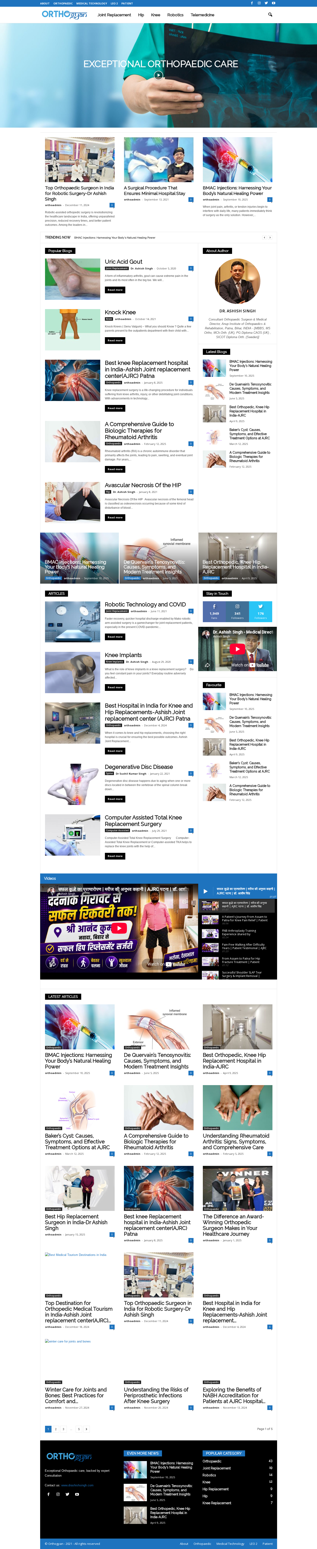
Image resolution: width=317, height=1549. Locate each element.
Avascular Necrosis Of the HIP (143, 485)
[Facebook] (252, 3)
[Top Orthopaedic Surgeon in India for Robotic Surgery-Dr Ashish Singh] (80, 159)
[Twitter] (266, 3)
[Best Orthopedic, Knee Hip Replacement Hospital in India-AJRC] (214, 413)
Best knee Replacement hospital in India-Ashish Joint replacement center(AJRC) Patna (147, 369)
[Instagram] (259, 3)
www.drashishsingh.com (77, 1485)
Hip (141, 15)
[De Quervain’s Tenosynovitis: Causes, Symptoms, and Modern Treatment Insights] (214, 391)
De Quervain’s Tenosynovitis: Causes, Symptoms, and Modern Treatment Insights (125, 237)
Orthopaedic (63, 3)
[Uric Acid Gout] (72, 279)
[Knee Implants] (72, 672)
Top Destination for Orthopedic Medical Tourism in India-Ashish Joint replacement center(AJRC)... (79, 1311)
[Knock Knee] (72, 329)
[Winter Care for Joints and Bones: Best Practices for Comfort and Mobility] (80, 1361)
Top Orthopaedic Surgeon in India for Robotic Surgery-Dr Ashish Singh (79, 193)
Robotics (175, 15)
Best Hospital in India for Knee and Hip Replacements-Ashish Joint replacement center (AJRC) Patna (149, 712)
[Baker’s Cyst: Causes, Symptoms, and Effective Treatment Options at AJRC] (214, 436)
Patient (127, 3)
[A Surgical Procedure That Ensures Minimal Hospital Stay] (159, 159)
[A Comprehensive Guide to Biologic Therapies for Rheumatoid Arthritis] (72, 441)
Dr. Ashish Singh (142, 268)
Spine (109, 773)
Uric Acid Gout (123, 261)
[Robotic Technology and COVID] (72, 622)
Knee (155, 15)
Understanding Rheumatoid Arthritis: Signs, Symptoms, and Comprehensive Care (236, 1141)
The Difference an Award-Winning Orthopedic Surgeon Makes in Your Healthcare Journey (233, 1225)
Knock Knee (120, 312)
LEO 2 (114, 3)
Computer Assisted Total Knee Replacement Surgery (143, 820)
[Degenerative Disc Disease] (72, 784)
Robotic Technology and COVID (145, 604)
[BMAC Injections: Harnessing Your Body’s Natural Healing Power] (237, 159)
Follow (237, 603)
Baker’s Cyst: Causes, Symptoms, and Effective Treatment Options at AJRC (250, 434)
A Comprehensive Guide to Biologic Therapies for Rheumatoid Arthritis (139, 430)
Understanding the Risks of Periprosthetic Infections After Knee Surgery (156, 1395)
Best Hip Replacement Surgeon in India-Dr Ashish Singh (76, 1222)
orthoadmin (53, 205)
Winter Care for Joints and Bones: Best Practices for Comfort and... (76, 1395)
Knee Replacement (217, 1503)
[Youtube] (273, 3)
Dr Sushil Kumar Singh (131, 773)
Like (214, 603)
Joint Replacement (114, 15)
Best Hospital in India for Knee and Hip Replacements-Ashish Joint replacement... (235, 1311)
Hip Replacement (216, 1489)
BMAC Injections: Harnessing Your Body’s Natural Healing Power (251, 366)
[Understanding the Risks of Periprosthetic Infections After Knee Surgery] (159, 1361)
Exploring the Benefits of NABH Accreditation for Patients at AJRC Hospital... (234, 1395)
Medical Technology (91, 3)
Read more (115, 289)
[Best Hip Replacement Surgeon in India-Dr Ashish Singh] (80, 1188)
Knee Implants (123, 655)
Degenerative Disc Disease (139, 766)
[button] (270, 15)
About (45, 3)
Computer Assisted (117, 830)
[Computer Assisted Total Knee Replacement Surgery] (72, 835)
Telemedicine (202, 15)
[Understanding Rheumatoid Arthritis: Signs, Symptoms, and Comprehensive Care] (237, 1107)
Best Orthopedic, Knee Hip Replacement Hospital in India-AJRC (249, 411)
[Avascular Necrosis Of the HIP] (72, 502)
